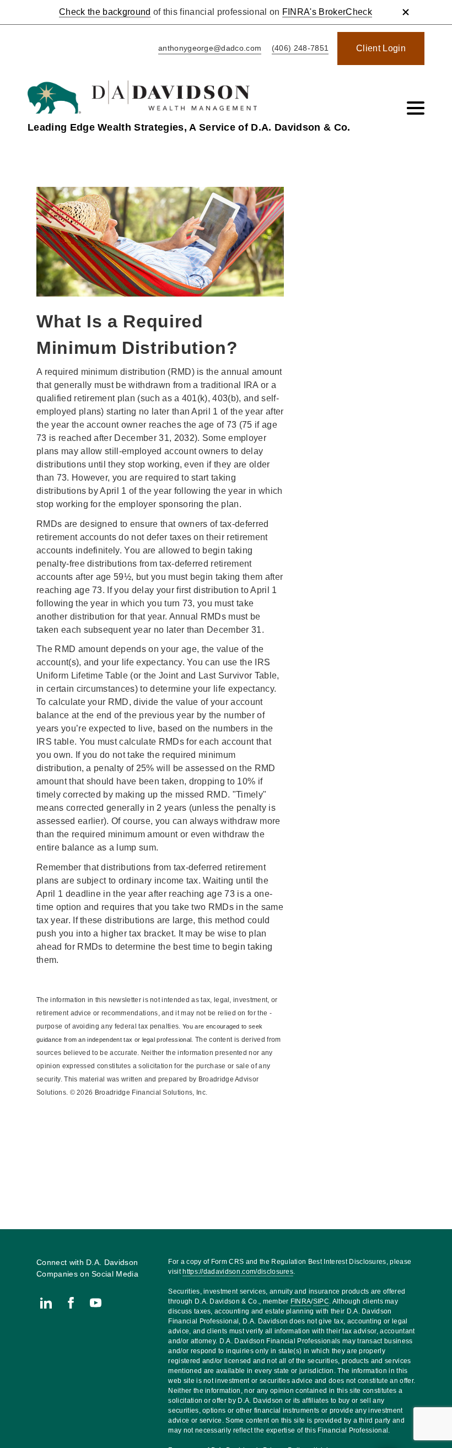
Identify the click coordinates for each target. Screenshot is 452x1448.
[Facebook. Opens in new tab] (70, 1302)
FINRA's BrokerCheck (327, 12)
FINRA (300, 1301)
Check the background (104, 12)
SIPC (321, 1301)
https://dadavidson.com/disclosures (237, 1271)
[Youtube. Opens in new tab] (95, 1302)
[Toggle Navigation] (415, 108)
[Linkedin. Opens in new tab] (46, 1302)
